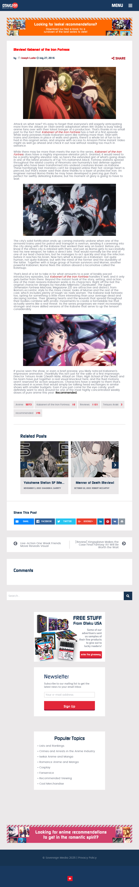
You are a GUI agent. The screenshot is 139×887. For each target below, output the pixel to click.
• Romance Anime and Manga (58, 762)
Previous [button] (23, 465)
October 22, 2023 (82, 488)
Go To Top (70, 878)
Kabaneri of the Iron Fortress (69, 276)
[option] (44, 467)
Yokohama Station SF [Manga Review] (52, 483)
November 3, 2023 (32, 488)
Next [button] (115, 465)
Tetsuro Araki (112, 404)
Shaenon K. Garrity (51, 488)
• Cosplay (43, 767)
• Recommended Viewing (54, 778)
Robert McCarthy (100, 488)
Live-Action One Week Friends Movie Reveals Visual (40, 544)
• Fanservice (45, 773)
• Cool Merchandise (50, 783)
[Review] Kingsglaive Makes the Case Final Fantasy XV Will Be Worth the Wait (97, 545)
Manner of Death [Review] (95, 483)
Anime (24, 404)
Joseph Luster (28, 58)
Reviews (89, 404)
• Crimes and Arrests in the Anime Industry (66, 751)
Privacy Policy (87, 857)
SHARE (119, 58)
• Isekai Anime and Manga (55, 756)
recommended (28, 413)
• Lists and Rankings (50, 745)
